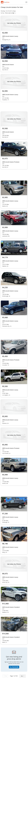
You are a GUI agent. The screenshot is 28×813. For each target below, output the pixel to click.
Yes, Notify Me (14, 667)
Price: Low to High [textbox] (9, 13)
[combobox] (10, 13)
